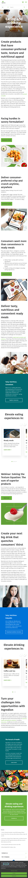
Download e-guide (6, 203)
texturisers (4, 722)
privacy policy (6, 864)
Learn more (7, 449)
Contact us (14, 818)
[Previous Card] (20, 424)
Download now (6, 274)
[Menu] (26, 2)
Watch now (6, 498)
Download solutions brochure (14, 632)
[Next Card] (24, 424)
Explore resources (13, 400)
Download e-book (6, 140)
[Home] (3, 3)
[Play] (14, 362)
